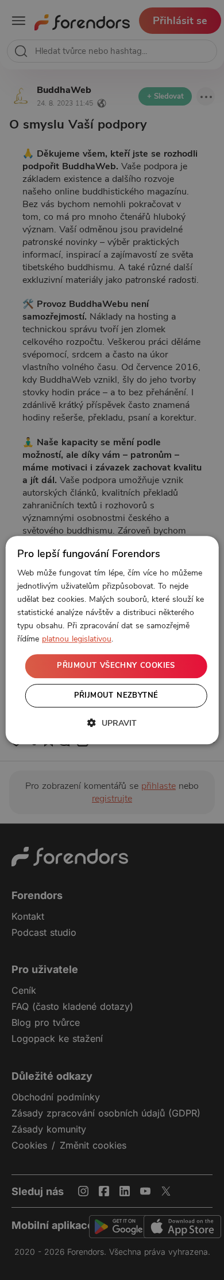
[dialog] (112, 640)
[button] (112, 723)
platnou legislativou (76, 639)
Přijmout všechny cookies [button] (116, 666)
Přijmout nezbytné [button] (116, 695)
